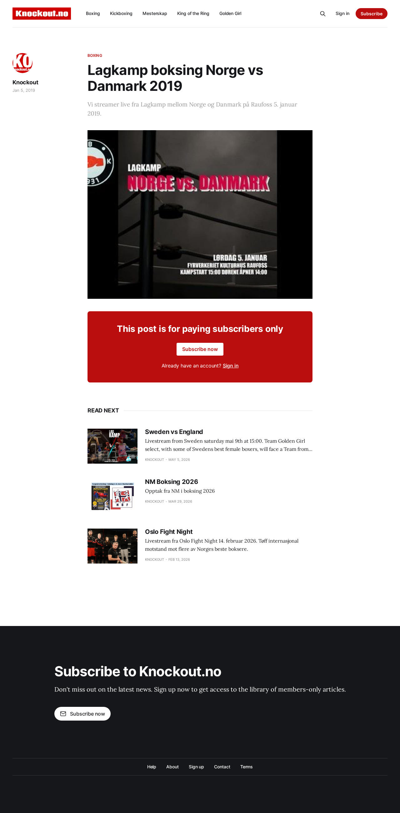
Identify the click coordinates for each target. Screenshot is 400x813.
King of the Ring (193, 13)
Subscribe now (200, 349)
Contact (222, 766)
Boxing (93, 13)
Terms (246, 766)
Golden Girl (230, 13)
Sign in (342, 13)
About (172, 766)
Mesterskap (154, 13)
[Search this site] (323, 13)
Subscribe (371, 13)
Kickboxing (121, 13)
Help (152, 766)
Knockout (25, 82)
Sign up (196, 766)
